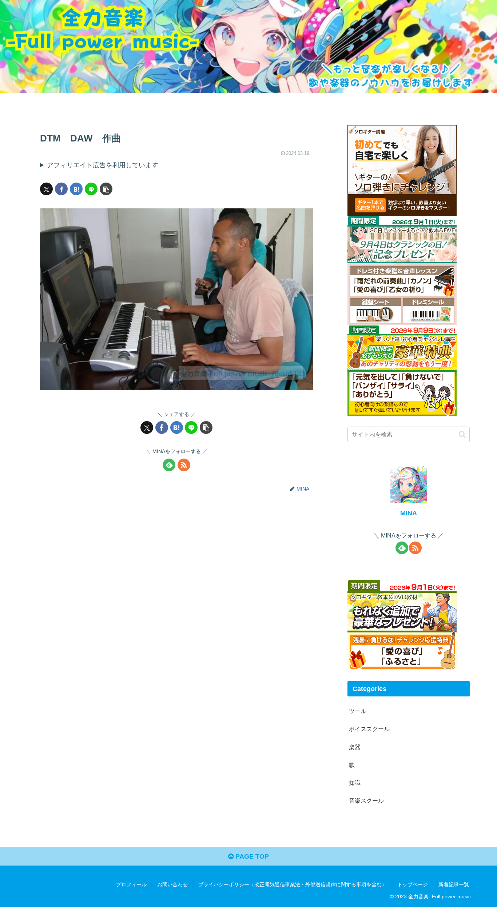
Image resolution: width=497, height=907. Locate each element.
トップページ (412, 884)
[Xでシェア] (46, 189)
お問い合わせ (172, 884)
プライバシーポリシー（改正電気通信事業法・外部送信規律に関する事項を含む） (292, 884)
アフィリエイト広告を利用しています (102, 165)
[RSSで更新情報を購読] (184, 465)
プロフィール (131, 884)
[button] (106, 189)
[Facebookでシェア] (61, 189)
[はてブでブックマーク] (76, 189)
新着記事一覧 (453, 884)
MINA (408, 513)
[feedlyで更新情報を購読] (169, 465)
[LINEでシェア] (91, 189)
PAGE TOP (251, 856)
